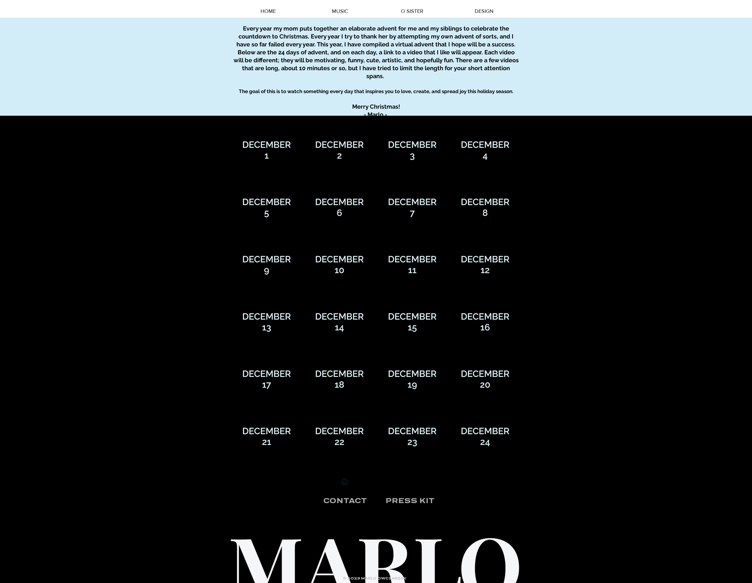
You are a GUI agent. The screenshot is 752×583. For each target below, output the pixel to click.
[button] (266, 150)
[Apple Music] (360, 482)
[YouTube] (376, 482)
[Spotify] (344, 482)
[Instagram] (391, 482)
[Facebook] (407, 482)
